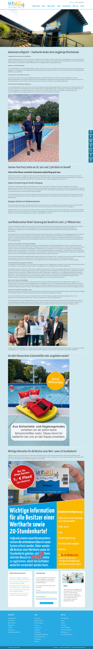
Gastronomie (67, 6)
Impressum (55, 647)
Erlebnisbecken (12, 618)
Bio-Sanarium (37, 627)
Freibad (10, 627)
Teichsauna (37, 618)
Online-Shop (36, 6)
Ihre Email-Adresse (40, 596)
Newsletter (64, 625)
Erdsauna (36, 625)
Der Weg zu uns (65, 632)
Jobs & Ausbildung (65, 627)
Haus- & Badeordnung (66, 634)
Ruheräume (37, 632)
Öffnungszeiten (65, 618)
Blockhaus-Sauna (38, 620)
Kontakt (63, 623)
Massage (36, 641)
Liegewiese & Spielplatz (14, 632)
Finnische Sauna (38, 623)
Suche (82, 6)
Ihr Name (38, 590)
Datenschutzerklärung (65, 647)
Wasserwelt (51, 6)
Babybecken (11, 625)
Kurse (43, 6)
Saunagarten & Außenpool (41, 634)
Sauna (59, 6)
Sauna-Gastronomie (39, 637)
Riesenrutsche (11, 623)
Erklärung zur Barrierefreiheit (78, 647)
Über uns (75, 6)
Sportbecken (11, 620)
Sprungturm (11, 630)
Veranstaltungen (79, 2)
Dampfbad (37, 630)
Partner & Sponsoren (66, 630)
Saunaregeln (37, 639)
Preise (62, 620)
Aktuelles (71, 2)
